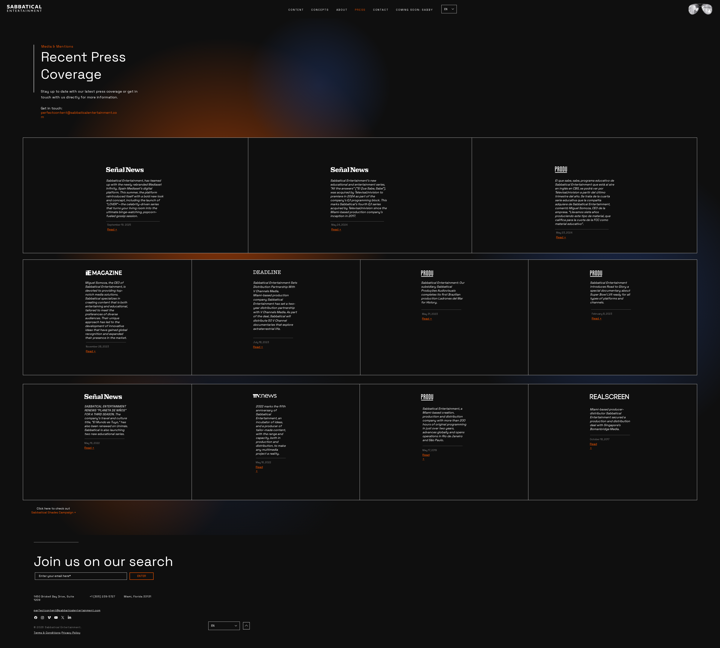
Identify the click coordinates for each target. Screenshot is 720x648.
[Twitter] (63, 618)
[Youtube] (56, 618)
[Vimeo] (49, 618)
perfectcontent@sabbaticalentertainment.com (67, 610)
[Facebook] (36, 618)
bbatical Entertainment (126, 181)
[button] (700, 9)
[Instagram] (42, 618)
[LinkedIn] (69, 618)
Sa (108, 181)
